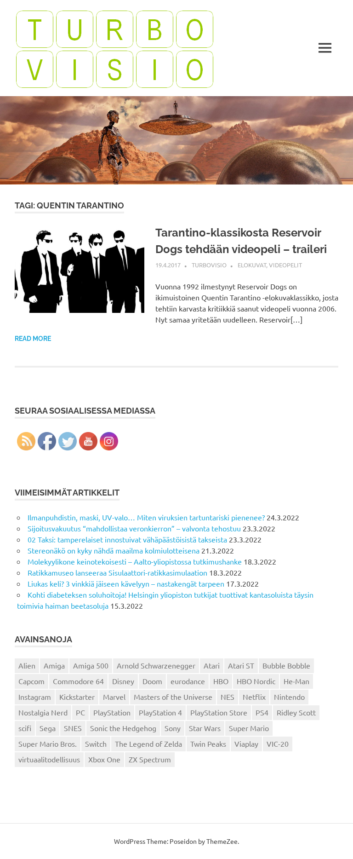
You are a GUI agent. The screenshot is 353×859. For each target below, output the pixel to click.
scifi (24, 727)
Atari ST (241, 665)
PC (80, 712)
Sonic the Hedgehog (123, 727)
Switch (96, 743)
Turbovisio (209, 265)
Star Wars (205, 727)
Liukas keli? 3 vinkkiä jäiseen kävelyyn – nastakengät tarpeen (126, 583)
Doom (152, 681)
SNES (73, 727)
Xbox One (104, 759)
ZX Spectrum (150, 759)
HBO (220, 681)
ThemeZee (222, 841)
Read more (33, 338)
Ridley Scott (296, 712)
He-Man (296, 681)
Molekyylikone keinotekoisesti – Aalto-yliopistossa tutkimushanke (135, 561)
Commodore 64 (78, 681)
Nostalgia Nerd (43, 712)
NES (227, 696)
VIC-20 (278, 743)
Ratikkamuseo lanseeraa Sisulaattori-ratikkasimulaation (117, 572)
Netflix (254, 696)
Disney (123, 681)
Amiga (54, 665)
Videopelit (285, 265)
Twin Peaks (208, 743)
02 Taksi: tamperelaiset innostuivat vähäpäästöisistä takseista (127, 539)
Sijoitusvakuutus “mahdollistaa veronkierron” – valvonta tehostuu (134, 528)
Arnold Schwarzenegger (156, 665)
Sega (48, 727)
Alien (26, 665)
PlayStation (112, 712)
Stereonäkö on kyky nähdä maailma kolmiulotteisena (113, 550)
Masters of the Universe (173, 696)
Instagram (34, 696)
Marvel (114, 696)
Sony (173, 727)
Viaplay (246, 743)
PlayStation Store (218, 712)
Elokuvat (252, 265)
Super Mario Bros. (47, 743)
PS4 (262, 712)
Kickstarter (77, 696)
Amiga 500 (90, 665)
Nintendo (289, 696)
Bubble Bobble (286, 665)
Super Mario (249, 727)
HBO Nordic (256, 681)
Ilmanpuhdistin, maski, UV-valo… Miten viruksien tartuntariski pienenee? (146, 517)
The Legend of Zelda (148, 743)
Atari (212, 665)
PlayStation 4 (160, 712)
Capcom (31, 681)
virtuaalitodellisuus (49, 759)
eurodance (188, 681)
